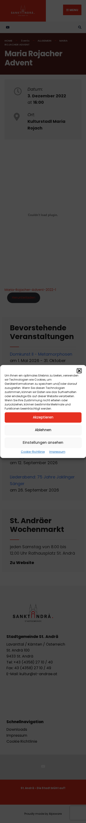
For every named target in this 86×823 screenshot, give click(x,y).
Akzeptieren (43, 417)
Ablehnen (43, 429)
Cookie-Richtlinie (33, 452)
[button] (79, 370)
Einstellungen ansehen (43, 442)
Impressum (57, 452)
